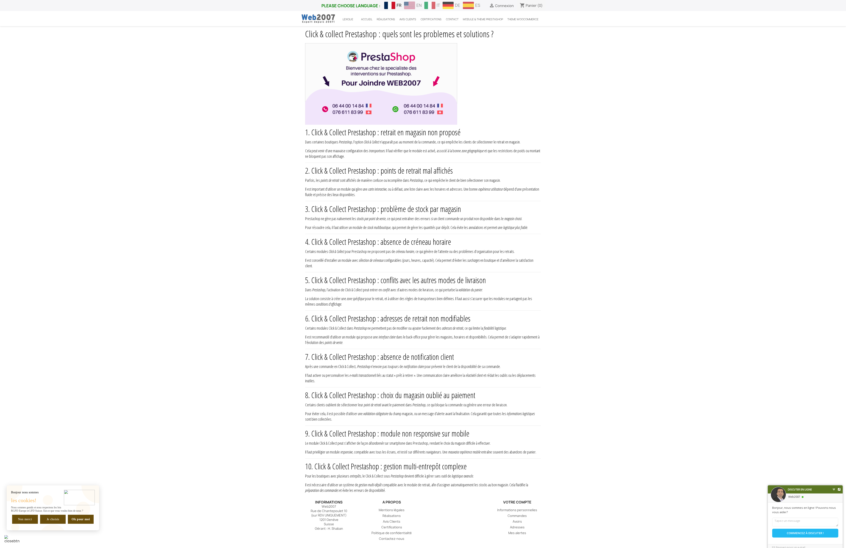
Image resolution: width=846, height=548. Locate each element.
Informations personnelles (517, 510)
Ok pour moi (81, 519)
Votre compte (517, 502)
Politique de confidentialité (391, 533)
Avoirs (517, 521)
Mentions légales (391, 510)
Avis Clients (391, 521)
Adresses (517, 527)
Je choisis (53, 519)
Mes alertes (517, 533)
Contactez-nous (391, 539)
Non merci (25, 519)
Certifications (391, 527)
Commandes (517, 516)
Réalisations (391, 516)
